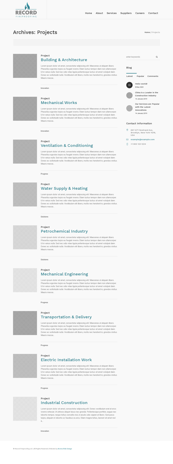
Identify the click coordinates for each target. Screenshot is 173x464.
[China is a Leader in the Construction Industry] (129, 95)
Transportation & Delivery (66, 316)
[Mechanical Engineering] (25, 280)
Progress (44, 174)
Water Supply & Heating (64, 188)
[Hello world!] (129, 85)
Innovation (45, 88)
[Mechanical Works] (25, 109)
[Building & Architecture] (25, 66)
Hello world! (141, 84)
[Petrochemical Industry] (25, 237)
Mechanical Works (59, 102)
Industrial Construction (64, 402)
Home (147, 32)
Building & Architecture (64, 59)
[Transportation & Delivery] (25, 323)
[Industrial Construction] (25, 409)
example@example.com (143, 139)
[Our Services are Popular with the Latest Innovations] (129, 108)
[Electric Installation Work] (25, 366)
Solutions (44, 216)
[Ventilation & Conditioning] (25, 152)
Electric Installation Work (66, 359)
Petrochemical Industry (64, 231)
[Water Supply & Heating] (25, 194)
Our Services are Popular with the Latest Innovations (147, 107)
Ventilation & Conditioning (67, 145)
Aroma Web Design (65, 449)
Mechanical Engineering (64, 274)
